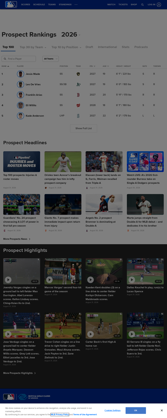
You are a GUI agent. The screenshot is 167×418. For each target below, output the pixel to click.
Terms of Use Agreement (85, 414)
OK (135, 410)
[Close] (161, 410)
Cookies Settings (113, 410)
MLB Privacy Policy (60, 414)
